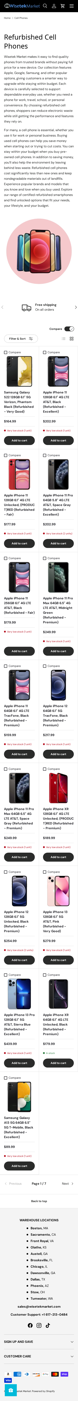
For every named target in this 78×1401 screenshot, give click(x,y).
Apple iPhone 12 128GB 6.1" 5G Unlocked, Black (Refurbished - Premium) (16, 921)
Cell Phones (21, 18)
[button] (62, 6)
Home (7, 18)
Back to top (39, 1201)
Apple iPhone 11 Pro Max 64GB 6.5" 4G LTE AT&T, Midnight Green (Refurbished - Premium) (58, 610)
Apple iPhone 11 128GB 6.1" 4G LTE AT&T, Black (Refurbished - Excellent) (56, 402)
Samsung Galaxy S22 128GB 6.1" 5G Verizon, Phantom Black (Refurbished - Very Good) (19, 402)
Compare (55, 329)
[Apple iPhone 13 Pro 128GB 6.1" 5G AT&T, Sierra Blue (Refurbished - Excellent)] (19, 994)
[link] (15, 1183)
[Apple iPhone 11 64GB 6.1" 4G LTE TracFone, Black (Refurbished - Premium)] (19, 685)
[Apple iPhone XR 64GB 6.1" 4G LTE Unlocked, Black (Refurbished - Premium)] (58, 994)
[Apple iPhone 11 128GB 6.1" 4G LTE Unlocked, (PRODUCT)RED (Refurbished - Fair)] (19, 474)
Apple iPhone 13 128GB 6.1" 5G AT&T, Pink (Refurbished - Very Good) (55, 921)
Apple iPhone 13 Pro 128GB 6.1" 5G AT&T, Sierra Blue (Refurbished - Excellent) (19, 1024)
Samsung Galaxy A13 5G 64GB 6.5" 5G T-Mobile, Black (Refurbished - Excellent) (18, 1127)
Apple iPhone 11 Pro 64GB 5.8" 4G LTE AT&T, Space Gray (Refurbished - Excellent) (58, 505)
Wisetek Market (22, 1391)
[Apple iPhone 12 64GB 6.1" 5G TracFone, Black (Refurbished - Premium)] (58, 685)
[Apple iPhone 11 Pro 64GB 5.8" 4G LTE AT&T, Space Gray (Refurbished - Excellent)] (58, 474)
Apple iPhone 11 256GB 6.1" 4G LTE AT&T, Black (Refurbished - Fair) (19, 605)
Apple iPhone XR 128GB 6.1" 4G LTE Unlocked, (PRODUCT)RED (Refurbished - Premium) (58, 818)
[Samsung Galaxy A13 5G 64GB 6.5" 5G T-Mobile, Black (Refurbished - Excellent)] (19, 1097)
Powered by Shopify (43, 1391)
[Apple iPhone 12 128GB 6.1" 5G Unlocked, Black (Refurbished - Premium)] (19, 891)
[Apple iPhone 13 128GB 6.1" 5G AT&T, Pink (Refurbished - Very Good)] (58, 891)
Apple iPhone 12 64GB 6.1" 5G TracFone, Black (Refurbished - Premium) (55, 715)
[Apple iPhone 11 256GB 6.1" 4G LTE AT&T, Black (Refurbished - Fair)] (19, 577)
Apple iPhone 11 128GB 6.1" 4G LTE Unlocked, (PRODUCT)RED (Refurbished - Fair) (19, 505)
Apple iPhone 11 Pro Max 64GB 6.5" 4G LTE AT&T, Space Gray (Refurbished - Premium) (19, 818)
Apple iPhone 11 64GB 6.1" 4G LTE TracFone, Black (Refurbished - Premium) (16, 715)
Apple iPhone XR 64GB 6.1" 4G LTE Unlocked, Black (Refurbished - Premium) (56, 1024)
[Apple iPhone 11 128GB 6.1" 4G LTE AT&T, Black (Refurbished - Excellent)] (58, 371)
